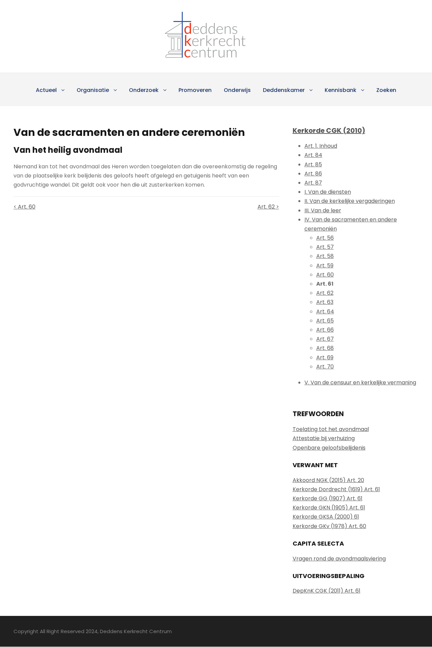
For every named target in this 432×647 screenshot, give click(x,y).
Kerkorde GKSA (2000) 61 (326, 517)
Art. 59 (324, 265)
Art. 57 (325, 247)
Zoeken (386, 90)
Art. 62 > (268, 207)
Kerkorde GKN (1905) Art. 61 (329, 507)
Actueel (46, 90)
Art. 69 (324, 357)
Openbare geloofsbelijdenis (329, 448)
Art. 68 (325, 348)
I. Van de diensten (327, 192)
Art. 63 (324, 302)
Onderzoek (144, 90)
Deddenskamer (284, 90)
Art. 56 (325, 238)
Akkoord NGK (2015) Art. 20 (328, 480)
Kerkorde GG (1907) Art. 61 (327, 498)
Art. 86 (313, 173)
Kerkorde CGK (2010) (329, 130)
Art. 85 (313, 164)
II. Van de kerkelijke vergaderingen (349, 201)
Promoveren (195, 90)
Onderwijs (237, 90)
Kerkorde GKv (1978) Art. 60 (329, 526)
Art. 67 (325, 339)
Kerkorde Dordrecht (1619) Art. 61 (336, 489)
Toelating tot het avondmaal (331, 429)
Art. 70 (325, 366)
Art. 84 (313, 155)
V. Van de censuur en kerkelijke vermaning (360, 382)
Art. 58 (325, 256)
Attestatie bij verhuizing (324, 438)
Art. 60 (325, 275)
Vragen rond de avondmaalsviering (339, 558)
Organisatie (93, 90)
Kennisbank (340, 90)
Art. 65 (325, 321)
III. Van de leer (322, 210)
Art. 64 (325, 311)
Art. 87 (313, 183)
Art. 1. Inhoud (320, 146)
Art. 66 (325, 330)
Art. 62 (324, 293)
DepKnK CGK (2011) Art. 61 (326, 591)
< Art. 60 (24, 207)
